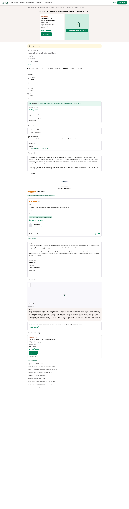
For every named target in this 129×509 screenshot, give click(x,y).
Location (72, 68)
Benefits (42, 68)
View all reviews (31, 238)
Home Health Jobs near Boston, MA (36, 375)
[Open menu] (27, 68)
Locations (22, 2)
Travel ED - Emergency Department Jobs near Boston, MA (42, 369)
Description (58, 68)
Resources (38, 2)
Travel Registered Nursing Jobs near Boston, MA (39, 372)
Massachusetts (60, 7)
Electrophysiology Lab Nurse (46, 7)
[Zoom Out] (29, 286)
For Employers (30, 2)
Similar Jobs (79, 68)
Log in (114, 2)
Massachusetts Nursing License (39, 148)
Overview (31, 68)
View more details (33, 275)
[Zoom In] (29, 284)
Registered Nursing (32, 7)
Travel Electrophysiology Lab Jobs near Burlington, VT (41, 384)
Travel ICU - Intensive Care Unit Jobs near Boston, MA (41, 366)
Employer (65, 68)
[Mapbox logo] (31, 306)
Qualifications (49, 68)
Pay (37, 68)
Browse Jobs (14, 2)
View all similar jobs (32, 360)
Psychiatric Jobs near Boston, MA (36, 378)
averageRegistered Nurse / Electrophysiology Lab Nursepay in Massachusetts (60, 103)
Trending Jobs (48, 2)
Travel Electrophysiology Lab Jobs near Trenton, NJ (40, 387)
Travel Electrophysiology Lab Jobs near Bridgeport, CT (41, 381)
